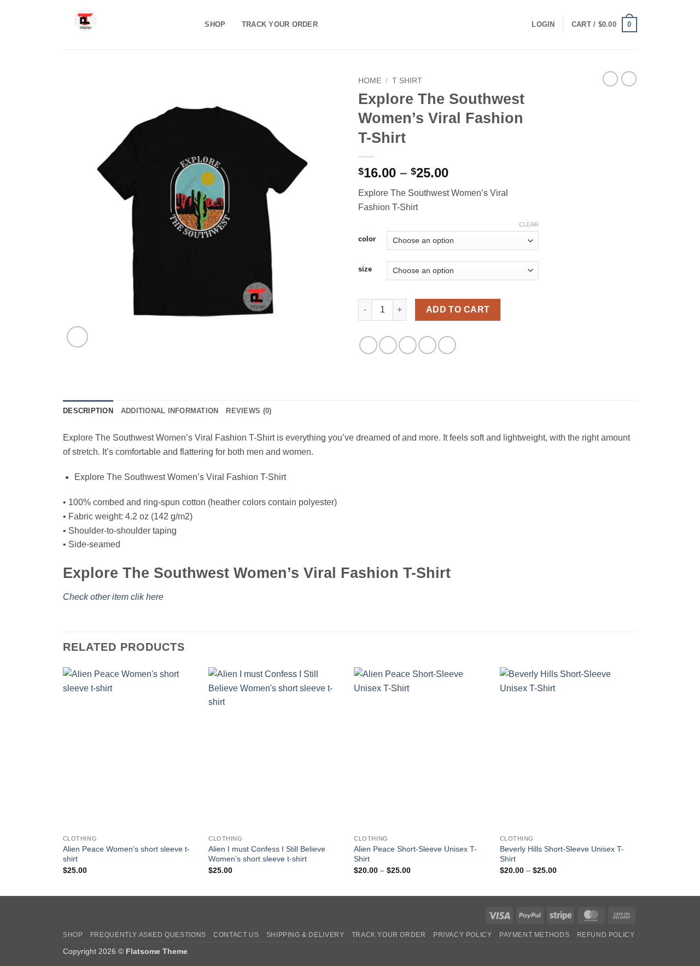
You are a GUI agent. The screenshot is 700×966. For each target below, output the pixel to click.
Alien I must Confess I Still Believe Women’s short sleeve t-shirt (266, 854)
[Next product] (610, 78)
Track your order (280, 24)
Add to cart (458, 309)
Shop (215, 24)
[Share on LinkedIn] (447, 345)
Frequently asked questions (148, 935)
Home (369, 81)
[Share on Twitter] (388, 345)
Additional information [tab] (170, 411)
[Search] (193, 24)
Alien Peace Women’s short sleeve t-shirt (126, 854)
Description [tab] (88, 411)
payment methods (534, 935)
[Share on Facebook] (368, 345)
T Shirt (407, 81)
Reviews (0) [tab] (248, 411)
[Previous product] (629, 78)
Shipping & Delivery (305, 935)
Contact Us (236, 935)
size (365, 269)
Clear (529, 224)
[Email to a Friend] (408, 345)
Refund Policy (606, 935)
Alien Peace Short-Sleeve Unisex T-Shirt (415, 854)
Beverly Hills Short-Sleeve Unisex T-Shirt (562, 854)
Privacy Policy (462, 935)
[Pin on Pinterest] (427, 345)
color (367, 239)
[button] (543, 25)
